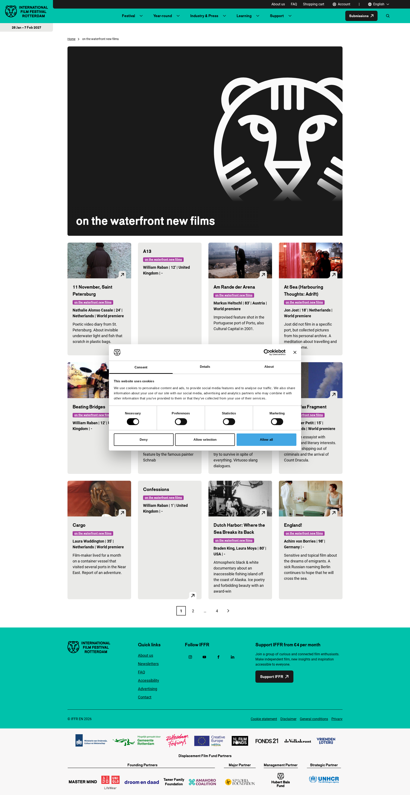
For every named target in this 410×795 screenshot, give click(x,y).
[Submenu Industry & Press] (224, 16)
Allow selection (205, 439)
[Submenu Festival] (141, 16)
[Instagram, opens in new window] (190, 657)
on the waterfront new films (92, 302)
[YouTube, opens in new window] (204, 657)
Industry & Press (204, 15)
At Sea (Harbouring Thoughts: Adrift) (303, 290)
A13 (147, 251)
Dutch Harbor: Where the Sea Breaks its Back (239, 528)
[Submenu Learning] (257, 16)
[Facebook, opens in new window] (218, 657)
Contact (144, 697)
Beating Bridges (89, 406)
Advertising (147, 689)
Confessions (156, 489)
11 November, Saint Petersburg (92, 290)
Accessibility (148, 680)
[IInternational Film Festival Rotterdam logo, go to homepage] (26, 11)
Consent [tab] (141, 367)
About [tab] (269, 366)
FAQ (294, 4)
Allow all (266, 439)
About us (278, 4)
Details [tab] (205, 366)
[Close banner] (294, 352)
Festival (128, 15)
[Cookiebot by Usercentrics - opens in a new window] (267, 352)
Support (277, 15)
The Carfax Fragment (305, 406)
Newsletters (148, 664)
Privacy (337, 719)
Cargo (79, 525)
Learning (244, 15)
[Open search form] (388, 16)
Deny (143, 439)
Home (71, 39)
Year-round (162, 15)
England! (293, 525)
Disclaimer (288, 719)
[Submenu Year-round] (178, 16)
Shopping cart (313, 4)
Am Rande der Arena (234, 287)
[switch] (181, 421)
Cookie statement (264, 719)
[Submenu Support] (290, 16)
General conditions (314, 719)
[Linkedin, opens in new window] (232, 657)
